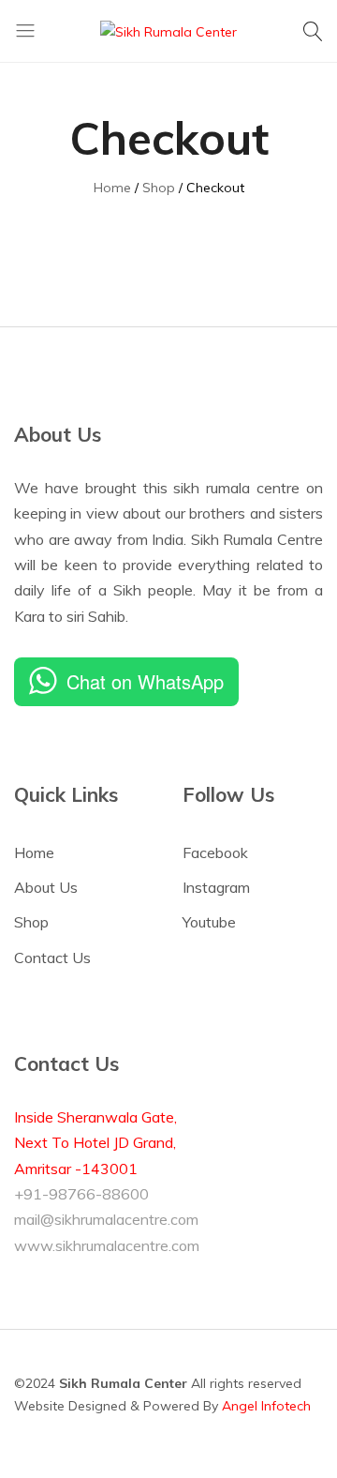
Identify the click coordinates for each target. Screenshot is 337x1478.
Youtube (209, 921)
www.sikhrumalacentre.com (106, 1245)
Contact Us (52, 957)
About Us (46, 887)
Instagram (216, 887)
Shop (31, 921)
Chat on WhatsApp (145, 681)
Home (34, 852)
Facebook (215, 852)
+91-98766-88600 (81, 1193)
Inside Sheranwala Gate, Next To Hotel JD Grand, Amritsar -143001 (95, 1143)
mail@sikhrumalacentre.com (106, 1219)
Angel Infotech (266, 1405)
